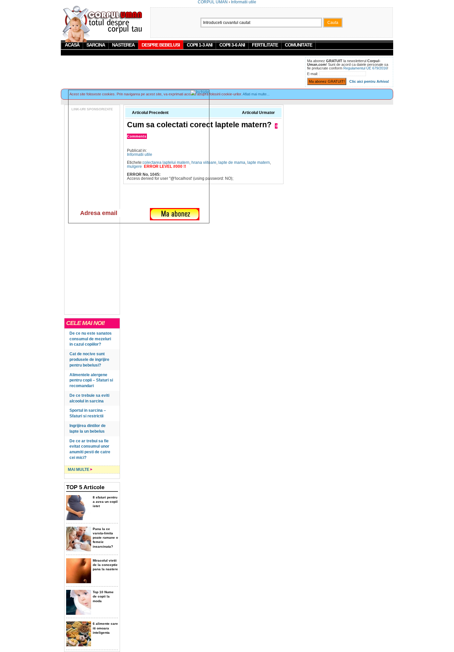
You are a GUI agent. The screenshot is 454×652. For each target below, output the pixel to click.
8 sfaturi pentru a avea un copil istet (105, 501)
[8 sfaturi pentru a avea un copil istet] (78, 518)
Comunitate (298, 45)
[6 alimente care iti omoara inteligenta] (78, 645)
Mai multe (78, 469)
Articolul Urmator (258, 112)
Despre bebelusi (161, 45)
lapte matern (258, 162)
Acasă (72, 45)
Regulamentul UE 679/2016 (365, 68)
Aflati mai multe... (256, 94)
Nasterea (123, 45)
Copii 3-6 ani (232, 45)
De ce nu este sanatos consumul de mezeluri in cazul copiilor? (90, 339)
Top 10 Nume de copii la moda (103, 596)
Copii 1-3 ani (199, 45)
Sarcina (95, 45)
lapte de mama (231, 162)
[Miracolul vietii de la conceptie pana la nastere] (78, 582)
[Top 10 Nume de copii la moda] (78, 613)
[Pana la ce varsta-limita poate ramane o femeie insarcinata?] (78, 550)
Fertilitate (265, 45)
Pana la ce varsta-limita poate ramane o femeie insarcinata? (105, 537)
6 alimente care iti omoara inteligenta (105, 628)
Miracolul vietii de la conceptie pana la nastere (105, 565)
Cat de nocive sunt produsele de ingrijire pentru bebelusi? (89, 360)
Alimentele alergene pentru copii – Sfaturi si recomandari (91, 380)
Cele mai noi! (85, 323)
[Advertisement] (182, 52)
